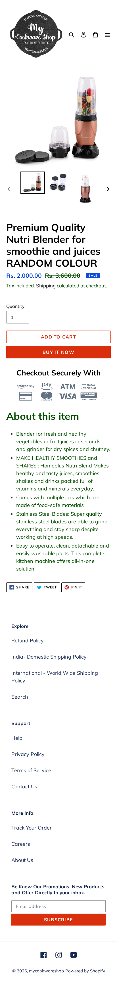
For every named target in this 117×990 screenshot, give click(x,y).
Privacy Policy (28, 754)
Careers (20, 844)
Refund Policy (27, 640)
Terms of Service (31, 770)
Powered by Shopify (85, 971)
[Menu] (107, 34)
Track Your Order (31, 827)
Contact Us (24, 786)
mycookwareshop (46, 971)
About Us (22, 860)
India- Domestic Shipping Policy (49, 656)
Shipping (46, 286)
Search (19, 697)
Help (16, 738)
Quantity (15, 306)
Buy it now (58, 352)
